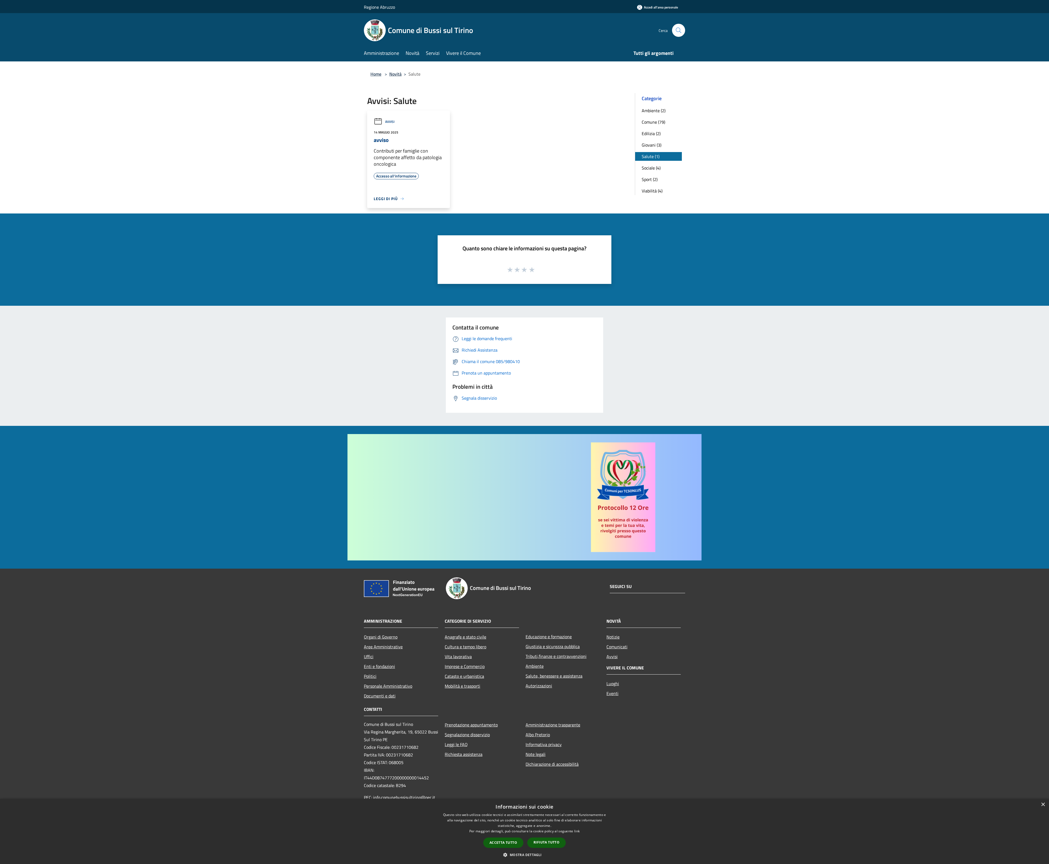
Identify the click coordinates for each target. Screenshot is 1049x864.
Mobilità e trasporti (462, 686)
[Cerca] (678, 30)
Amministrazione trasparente (553, 725)
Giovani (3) (651, 145)
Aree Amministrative (383, 646)
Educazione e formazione (549, 636)
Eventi (612, 693)
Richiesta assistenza (463, 754)
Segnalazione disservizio (467, 734)
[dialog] (524, 831)
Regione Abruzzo (379, 7)
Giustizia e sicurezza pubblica (553, 646)
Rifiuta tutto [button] (546, 842)
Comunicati (616, 646)
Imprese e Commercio (465, 666)
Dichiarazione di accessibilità (552, 764)
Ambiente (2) (653, 110)
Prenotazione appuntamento (471, 725)
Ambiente (535, 666)
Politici (370, 676)
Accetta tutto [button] (503, 842)
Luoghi (612, 683)
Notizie (613, 637)
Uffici (368, 656)
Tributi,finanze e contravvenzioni (556, 656)
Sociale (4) (651, 168)
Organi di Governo (380, 637)
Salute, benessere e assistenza (554, 676)
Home (375, 74)
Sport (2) (650, 179)
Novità (395, 74)
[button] (524, 854)
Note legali (536, 754)
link (577, 831)
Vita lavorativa (458, 656)
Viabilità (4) (652, 191)
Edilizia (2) (651, 133)
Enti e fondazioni (379, 666)
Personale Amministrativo (388, 686)
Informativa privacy (544, 744)
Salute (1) (650, 156)
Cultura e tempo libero (465, 646)
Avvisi (389, 121)
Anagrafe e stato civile (465, 637)
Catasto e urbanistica (464, 676)
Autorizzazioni (539, 685)
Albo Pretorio (538, 734)
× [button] (1043, 805)
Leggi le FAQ (456, 744)
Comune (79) (653, 122)
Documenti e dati (380, 696)
